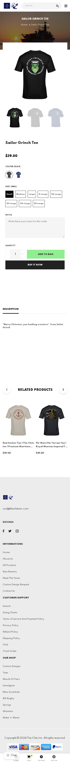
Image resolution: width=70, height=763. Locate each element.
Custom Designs (11, 666)
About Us (8, 559)
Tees (5, 673)
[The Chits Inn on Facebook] (3, 532)
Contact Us (9, 591)
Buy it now (35, 265)
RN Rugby (8, 698)
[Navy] (18, 175)
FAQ (5, 645)
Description (11, 309)
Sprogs (7, 705)
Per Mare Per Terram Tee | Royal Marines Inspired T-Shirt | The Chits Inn (51, 446)
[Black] (9, 175)
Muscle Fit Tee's (11, 679)
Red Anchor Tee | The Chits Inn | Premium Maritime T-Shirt (18, 446)
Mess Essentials (11, 692)
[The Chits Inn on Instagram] (17, 532)
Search (7, 606)
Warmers (8, 711)
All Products (9, 565)
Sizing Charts (10, 612)
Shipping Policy (11, 638)
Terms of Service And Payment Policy (23, 619)
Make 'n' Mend (11, 718)
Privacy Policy (10, 625)
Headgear (9, 685)
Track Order (10, 651)
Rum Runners (10, 572)
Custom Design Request (16, 584)
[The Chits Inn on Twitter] (9, 532)
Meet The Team (11, 578)
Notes (8, 215)
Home (6, 552)
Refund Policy (10, 632)
